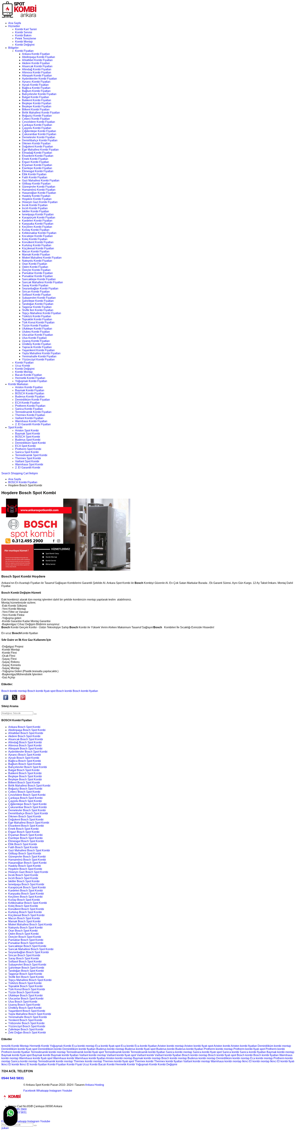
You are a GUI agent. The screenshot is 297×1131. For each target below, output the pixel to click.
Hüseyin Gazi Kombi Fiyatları (40, 202)
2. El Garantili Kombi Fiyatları (33, 424)
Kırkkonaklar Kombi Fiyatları (39, 232)
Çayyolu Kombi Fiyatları (36, 128)
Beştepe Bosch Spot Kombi (25, 776)
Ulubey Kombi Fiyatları (36, 331)
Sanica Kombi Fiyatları (29, 408)
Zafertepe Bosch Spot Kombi (25, 1029)
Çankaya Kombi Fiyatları (37, 124)
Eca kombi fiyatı (105, 1045)
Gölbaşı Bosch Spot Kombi (24, 853)
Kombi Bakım (23, 35)
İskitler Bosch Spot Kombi (24, 881)
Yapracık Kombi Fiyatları (37, 347)
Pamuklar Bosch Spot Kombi (25, 939)
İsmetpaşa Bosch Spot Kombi (26, 884)
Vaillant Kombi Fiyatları (29, 418)
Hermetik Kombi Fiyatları (30, 378)
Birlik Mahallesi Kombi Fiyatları (41, 112)
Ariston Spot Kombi (27, 430)
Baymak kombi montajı (280, 1052)
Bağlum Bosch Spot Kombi (24, 764)
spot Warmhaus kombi (61, 1058)
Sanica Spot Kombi (27, 452)
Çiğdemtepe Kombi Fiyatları (39, 131)
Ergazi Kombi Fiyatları (35, 161)
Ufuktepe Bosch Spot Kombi (25, 995)
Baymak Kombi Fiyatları (29, 390)
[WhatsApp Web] (10, 1116)
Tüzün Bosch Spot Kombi (23, 992)
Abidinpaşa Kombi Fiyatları (38, 57)
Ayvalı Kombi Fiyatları (35, 84)
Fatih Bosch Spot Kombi (23, 847)
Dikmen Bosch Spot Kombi (24, 816)
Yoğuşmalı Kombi (61, 1045)
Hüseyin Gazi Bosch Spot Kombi (28, 872)
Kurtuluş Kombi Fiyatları (36, 245)
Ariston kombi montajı (170, 1045)
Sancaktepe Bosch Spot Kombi (27, 946)
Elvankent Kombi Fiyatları (37, 155)
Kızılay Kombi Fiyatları (35, 229)
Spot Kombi (15, 427)
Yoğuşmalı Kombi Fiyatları (31, 381)
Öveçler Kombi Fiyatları (36, 270)
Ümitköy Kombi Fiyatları (36, 344)
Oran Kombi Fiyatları (34, 263)
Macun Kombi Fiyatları (35, 251)
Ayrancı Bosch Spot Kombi (24, 754)
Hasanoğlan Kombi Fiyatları (39, 192)
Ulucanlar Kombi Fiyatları (37, 334)
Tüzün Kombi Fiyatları (35, 325)
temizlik (6, 1045)
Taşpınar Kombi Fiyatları (37, 307)
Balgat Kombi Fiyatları (35, 97)
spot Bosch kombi (61, 690)
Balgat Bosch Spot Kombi (24, 770)
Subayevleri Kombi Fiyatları (39, 297)
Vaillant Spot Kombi (27, 461)
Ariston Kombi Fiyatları (29, 387)
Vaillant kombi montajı (93, 1055)
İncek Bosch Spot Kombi (23, 875)
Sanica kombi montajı (179, 1052)
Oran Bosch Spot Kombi (23, 930)
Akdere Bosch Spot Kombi (24, 736)
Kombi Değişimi (25, 44)
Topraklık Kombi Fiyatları (37, 319)
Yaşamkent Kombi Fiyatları (38, 350)
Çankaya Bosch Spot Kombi (25, 797)
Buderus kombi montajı (110, 1048)
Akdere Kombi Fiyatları (36, 63)
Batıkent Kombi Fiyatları (36, 100)
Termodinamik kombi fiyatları (148, 1052)
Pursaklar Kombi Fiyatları (37, 276)
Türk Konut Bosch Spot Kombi (26, 989)
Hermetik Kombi (40, 1045)
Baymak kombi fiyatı (13, 1055)
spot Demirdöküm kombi (47, 1048)
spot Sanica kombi (228, 1052)
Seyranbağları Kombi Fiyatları (40, 288)
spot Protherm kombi (272, 1048)
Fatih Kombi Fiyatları (34, 177)
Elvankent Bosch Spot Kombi (26, 825)
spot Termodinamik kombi (114, 1052)
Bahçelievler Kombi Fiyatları (39, 94)
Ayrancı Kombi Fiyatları (36, 81)
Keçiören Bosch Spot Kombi (25, 896)
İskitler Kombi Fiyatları (35, 211)
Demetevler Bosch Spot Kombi (27, 810)
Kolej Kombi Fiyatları (34, 239)
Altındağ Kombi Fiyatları (36, 69)
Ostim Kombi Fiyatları (35, 266)
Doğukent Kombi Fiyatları (37, 146)
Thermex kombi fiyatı (116, 1061)
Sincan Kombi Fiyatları (36, 291)
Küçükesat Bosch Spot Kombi (26, 915)
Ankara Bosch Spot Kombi (24, 726)
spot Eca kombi (125, 1045)
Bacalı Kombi (106, 1064)
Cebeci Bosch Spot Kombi (24, 791)
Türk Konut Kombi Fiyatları (38, 322)
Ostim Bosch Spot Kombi (23, 933)
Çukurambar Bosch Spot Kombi (27, 807)
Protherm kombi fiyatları (16, 1052)
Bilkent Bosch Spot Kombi (24, 782)
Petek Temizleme (25, 38)
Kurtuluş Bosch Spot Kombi (25, 912)
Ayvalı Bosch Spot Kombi (23, 757)
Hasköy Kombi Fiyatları (36, 195)
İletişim (33, 473)
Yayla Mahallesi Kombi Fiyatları (41, 353)
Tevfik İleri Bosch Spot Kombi (26, 976)
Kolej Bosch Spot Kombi (23, 905)
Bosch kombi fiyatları (85, 690)
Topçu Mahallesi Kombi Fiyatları (41, 313)
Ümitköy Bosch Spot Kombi (25, 1007)
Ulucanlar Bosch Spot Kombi (25, 998)
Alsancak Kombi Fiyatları (37, 66)
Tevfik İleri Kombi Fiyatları (37, 310)
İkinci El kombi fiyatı (282, 1061)
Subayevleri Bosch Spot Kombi (27, 964)
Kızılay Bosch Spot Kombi (24, 899)
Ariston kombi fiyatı (196, 1045)
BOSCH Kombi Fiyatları (29, 393)
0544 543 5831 (12, 1078)
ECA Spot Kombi (25, 445)
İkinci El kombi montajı (256, 1061)
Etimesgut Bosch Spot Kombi (26, 841)
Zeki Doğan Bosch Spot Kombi (27, 1032)
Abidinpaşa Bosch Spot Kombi (27, 730)
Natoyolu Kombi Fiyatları (37, 260)
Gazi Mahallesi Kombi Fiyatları (40, 180)
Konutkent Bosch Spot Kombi (26, 909)
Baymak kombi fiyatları (65, 1055)
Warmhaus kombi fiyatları (90, 1058)
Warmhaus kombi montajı (226, 1061)
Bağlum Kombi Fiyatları (36, 91)
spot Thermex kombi (141, 1061)
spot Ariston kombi (219, 1045)
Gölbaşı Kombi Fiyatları (36, 183)
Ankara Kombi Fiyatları (36, 53)
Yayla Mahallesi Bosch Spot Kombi (29, 1014)
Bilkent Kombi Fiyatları (36, 109)
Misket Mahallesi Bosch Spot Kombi (30, 924)
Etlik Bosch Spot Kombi (22, 844)
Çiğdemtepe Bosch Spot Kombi (27, 804)
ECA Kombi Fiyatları (27, 402)
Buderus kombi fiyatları (189, 1048)
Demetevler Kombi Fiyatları (38, 137)
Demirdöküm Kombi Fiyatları (32, 399)
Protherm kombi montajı (218, 1048)
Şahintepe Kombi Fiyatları (38, 300)
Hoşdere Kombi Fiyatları (37, 199)
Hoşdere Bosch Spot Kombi (25, 868)
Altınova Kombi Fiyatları (36, 72)
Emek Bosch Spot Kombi (23, 828)
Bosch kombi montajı (14, 690)
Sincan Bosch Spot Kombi (24, 955)
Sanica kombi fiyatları (253, 1052)
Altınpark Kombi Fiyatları (37, 75)
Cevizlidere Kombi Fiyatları (38, 121)
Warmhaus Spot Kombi (29, 464)
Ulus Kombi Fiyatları (34, 337)
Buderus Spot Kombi (27, 439)
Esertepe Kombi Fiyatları (37, 168)
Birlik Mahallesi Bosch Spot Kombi (29, 785)
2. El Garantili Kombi (27, 467)
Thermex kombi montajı (88, 1061)
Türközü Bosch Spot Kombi (25, 983)
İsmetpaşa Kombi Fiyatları (38, 214)
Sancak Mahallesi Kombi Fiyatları (42, 282)
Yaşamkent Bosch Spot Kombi (26, 1010)
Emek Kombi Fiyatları (35, 158)
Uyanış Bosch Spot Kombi (24, 1004)
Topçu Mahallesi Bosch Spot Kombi (30, 980)
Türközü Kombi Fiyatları (36, 316)
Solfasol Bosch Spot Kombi (25, 961)
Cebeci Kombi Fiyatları (36, 118)
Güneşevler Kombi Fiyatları (38, 186)
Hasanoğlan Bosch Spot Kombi (27, 862)
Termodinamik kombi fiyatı (82, 1052)
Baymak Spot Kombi (27, 433)
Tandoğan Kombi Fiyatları (37, 303)
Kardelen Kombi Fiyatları (37, 220)
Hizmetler (14, 26)
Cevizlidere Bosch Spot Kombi (27, 794)
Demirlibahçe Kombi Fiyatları (39, 140)
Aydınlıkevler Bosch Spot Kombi (27, 751)
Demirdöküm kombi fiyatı (16, 1048)
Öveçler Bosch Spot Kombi (24, 936)
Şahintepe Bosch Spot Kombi (26, 967)
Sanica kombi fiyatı (205, 1052)
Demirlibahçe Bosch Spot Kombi (28, 813)
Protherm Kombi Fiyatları (30, 405)
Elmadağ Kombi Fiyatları (37, 152)
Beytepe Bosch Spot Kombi (25, 779)
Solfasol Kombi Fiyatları (36, 294)
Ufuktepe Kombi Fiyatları (37, 328)
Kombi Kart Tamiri (26, 29)
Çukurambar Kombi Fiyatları (39, 134)
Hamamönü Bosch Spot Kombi (27, 859)
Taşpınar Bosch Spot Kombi (25, 973)
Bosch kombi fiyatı (39, 690)
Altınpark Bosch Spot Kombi (25, 748)
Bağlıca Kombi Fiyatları (36, 87)
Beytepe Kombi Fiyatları (36, 106)
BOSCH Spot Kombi (27, 436)
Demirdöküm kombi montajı (274, 1045)
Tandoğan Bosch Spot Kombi (26, 970)
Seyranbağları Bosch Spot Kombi (28, 952)
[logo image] (12, 1100)
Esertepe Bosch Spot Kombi (25, 838)
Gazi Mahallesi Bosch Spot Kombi (29, 850)
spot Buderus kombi (162, 1048)
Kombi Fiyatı (75, 1064)
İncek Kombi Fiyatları (35, 205)
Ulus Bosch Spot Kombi (22, 1001)
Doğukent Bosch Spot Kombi (25, 819)
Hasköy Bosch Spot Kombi (24, 865)
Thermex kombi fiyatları (168, 1061)
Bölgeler (13, 47)
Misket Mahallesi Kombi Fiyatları (42, 257)
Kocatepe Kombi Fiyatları (37, 236)
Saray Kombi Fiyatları (35, 285)
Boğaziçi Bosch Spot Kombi (25, 788)
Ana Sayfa (14, 23)
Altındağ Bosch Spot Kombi (25, 742)
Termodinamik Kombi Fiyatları (33, 411)
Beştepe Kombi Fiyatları (36, 103)
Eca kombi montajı (83, 1045)
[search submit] (35, 714)
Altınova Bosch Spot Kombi (25, 745)
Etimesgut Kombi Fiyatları (37, 171)
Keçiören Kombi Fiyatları (37, 226)
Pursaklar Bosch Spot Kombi (25, 943)
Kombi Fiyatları (24, 50)
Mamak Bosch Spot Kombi (24, 921)
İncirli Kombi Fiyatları (35, 208)
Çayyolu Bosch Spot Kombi (25, 801)
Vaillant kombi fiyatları (168, 1055)
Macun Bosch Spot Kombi (24, 918)
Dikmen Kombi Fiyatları (36, 143)
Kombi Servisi (23, 32)
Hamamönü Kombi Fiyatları (38, 189)
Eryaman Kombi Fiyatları (37, 165)
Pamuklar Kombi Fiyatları (37, 273)
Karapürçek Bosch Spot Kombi (27, 887)
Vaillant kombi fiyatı (119, 1055)
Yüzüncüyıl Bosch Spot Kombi (26, 1026)
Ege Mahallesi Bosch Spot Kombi (28, 822)
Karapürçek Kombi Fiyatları (38, 217)
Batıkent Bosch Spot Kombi (25, 773)
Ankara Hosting (94, 1084)
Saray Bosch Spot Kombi (23, 958)
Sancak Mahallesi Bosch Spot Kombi (30, 949)
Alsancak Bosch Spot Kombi (25, 739)
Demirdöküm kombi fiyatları (79, 1048)
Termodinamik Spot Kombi (31, 455)
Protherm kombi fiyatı (246, 1048)
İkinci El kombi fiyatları (34, 1064)
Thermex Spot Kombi (28, 458)
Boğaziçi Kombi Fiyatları (37, 115)
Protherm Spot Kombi (28, 449)
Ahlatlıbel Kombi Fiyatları (37, 60)
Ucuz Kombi (22, 365)
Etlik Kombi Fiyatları (34, 174)
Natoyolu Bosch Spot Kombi (25, 927)
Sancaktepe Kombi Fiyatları (39, 279)
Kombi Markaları (18, 384)
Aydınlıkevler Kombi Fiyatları (39, 78)
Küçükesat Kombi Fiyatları (38, 248)
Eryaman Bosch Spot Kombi (25, 835)
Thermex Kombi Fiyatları (30, 415)
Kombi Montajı (24, 41)
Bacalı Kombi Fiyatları (28, 374)
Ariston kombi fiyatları (244, 1045)
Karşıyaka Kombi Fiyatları (37, 223)
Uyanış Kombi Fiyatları (36, 341)
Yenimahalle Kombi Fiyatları (39, 356)
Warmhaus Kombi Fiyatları (31, 421)
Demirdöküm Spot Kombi (30, 442)
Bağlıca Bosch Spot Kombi (24, 760)
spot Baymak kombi (38, 1055)
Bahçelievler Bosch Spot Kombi (27, 767)
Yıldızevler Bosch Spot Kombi (26, 1023)
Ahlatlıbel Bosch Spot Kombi (25, 733)
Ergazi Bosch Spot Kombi (24, 831)
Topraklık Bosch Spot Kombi (25, 986)
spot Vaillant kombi (143, 1055)
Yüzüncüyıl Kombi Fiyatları (38, 359)
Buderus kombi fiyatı (137, 1048)
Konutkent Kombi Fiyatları (37, 242)
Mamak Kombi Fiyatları (36, 254)
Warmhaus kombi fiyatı (33, 1058)
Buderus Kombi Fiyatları (30, 396)
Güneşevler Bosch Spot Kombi (27, 856)
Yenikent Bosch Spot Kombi (25, 1020)
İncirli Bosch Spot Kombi (23, 878)
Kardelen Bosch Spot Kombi (25, 890)
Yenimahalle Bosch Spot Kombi (27, 1017)
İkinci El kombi (10, 1064)
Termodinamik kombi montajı (48, 1052)
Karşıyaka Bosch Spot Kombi (26, 893)
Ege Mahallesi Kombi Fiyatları (40, 149)
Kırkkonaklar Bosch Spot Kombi (27, 902)
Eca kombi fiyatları (146, 1045)
